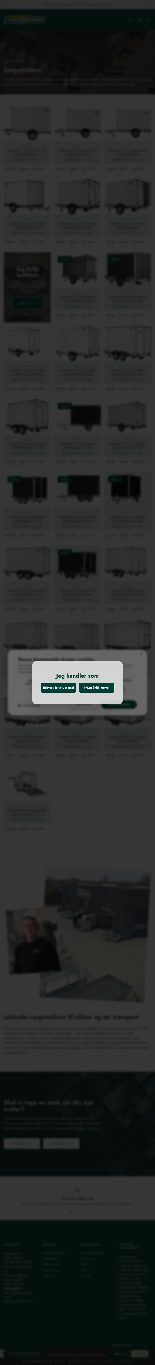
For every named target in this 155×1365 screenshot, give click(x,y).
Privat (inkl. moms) (96, 687)
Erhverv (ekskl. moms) (58, 687)
